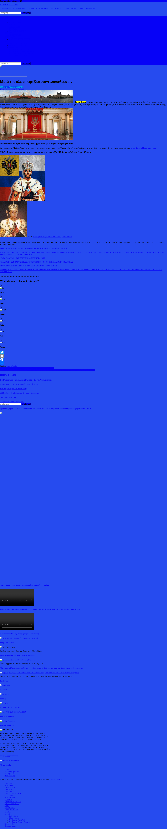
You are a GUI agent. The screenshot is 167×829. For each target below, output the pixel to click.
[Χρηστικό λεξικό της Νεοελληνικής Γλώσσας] (17, 660)
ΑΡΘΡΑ (8, 812)
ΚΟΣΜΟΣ (8, 21)
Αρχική (7, 17)
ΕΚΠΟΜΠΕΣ (10, 808)
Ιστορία (9, 366)
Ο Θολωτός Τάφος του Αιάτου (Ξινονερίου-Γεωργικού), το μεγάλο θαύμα (27, 368)
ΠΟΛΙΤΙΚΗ (9, 19)
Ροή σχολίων (9, 774)
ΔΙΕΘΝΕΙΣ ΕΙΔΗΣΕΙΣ (13, 35)
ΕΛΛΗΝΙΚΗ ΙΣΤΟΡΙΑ (17, 45)
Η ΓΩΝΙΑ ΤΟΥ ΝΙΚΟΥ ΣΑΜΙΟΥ (21, 51)
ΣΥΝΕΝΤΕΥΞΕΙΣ (11, 810)
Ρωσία (14, 366)
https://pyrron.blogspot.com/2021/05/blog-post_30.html (52, 237)
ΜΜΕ (7, 806)
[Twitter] (83, 352)
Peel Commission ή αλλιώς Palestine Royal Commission (26, 380)
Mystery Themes (56, 779)
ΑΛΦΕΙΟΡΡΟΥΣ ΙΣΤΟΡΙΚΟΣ (16, 43)
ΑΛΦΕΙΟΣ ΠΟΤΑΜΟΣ (9, 5)
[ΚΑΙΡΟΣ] (4, 694)
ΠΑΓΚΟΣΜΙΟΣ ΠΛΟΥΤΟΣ (19, 39)
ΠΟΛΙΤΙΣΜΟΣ (14, 47)
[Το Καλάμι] (5, 685)
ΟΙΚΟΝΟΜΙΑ (10, 37)
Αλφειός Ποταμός (17, 89)
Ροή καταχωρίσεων (12, 772)
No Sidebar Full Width (17, 820)
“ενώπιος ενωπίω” (8, 397)
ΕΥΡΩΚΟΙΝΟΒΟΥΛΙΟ (18, 31)
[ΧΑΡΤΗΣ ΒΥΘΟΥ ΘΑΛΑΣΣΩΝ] (13, 712)
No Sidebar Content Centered (19, 822)
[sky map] (4, 703)
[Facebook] (83, 359)
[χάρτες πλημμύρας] (7, 721)
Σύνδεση (8, 769)
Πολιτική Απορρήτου (12, 826)
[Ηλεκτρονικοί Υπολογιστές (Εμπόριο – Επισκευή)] (19, 638)
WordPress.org (10, 776)
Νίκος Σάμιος (36, 384)
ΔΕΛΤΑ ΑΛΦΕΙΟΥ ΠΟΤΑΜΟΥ (21, 53)
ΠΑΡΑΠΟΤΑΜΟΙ (20, 55)
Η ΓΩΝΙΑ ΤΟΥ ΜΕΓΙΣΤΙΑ (19, 49)
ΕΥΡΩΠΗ (13, 29)
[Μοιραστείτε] (83, 363)
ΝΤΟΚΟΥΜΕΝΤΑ (12, 804)
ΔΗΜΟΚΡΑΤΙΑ (15, 23)
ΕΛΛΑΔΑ (8, 33)
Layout (7, 814)
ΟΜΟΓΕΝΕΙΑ (14, 27)
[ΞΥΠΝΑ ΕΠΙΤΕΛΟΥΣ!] (10, 761)
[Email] (83, 356)
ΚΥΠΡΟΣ (13, 25)
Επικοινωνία (9, 824)
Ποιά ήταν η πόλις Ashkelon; (13, 388)
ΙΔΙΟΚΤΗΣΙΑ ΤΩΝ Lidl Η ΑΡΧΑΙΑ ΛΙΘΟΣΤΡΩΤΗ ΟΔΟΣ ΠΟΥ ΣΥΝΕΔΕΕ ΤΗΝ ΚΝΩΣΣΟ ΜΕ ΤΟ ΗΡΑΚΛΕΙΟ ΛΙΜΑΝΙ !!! (47, 370)
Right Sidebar (14, 818)
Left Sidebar (13, 816)
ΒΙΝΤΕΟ (8, 41)
